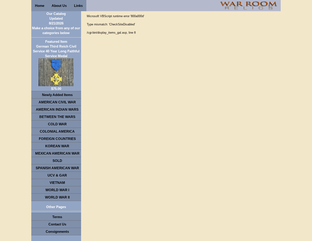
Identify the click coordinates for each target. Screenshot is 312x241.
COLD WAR (57, 124)
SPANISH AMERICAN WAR (57, 168)
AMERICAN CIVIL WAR (57, 102)
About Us (59, 6)
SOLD (57, 161)
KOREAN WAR (57, 146)
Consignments (57, 231)
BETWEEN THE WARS (57, 117)
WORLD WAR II (57, 197)
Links (78, 6)
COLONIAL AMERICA (57, 131)
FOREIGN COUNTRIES (57, 139)
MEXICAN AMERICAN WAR (57, 153)
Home (39, 6)
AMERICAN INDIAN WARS (57, 109)
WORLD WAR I (57, 190)
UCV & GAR (57, 175)
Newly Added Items (57, 95)
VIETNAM (57, 183)
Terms (57, 217)
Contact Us (57, 224)
